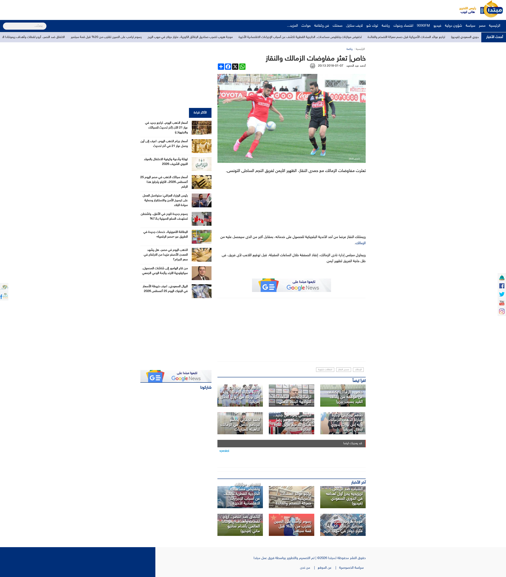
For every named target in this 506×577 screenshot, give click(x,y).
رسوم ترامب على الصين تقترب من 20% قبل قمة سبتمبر (172, 37)
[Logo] (465, 9)
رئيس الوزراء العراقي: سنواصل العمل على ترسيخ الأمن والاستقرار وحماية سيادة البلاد (165, 200)
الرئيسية (495, 26)
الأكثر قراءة (200, 113)
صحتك (338, 26)
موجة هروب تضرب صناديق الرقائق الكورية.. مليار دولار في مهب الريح (256, 37)
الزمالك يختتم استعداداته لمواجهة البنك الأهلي (292, 399)
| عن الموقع (328, 568)
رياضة (386, 26)
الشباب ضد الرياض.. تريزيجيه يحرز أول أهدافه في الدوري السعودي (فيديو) (344, 496)
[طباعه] (312, 65)
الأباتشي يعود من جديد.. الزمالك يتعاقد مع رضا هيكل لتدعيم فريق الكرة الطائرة (292, 422)
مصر (482, 26)
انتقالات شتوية (325, 369)
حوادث (306, 26)
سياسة (470, 26)
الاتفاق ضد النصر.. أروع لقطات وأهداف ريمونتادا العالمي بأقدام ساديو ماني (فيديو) (80, 37)
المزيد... (292, 26)
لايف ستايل (354, 26)
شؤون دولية (453, 26)
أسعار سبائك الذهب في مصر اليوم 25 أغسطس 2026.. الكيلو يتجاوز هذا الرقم (164, 182)
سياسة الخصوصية (352, 568)
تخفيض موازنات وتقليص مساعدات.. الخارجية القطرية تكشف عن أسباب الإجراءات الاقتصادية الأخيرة (366, 37)
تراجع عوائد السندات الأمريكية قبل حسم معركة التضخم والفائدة (293, 499)
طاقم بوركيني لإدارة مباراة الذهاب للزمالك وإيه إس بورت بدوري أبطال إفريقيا (346, 422)
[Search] (4, 23)
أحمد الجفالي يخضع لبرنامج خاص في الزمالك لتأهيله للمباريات (240, 425)
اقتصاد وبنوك (403, 26)
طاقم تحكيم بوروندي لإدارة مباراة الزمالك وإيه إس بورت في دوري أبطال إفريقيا (240, 394)
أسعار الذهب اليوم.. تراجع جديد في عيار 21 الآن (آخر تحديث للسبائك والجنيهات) (166, 127)
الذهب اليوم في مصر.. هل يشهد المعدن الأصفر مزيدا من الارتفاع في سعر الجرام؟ (166, 255)
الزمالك (361, 243)
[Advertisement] (74, 9)
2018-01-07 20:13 (330, 66)
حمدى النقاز (343, 369)
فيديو (437, 26)
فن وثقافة (321, 26)
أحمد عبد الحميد (356, 66)
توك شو (372, 26)
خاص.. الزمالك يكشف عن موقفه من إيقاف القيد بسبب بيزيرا (345, 397)
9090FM (423, 26)
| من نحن (309, 568)
